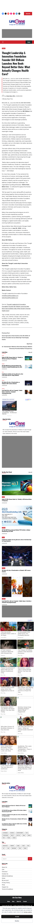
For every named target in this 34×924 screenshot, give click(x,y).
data (20, 316)
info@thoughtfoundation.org (10, 295)
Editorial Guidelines (7, 876)
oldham (22, 322)
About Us (4, 867)
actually (7, 314)
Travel (3, 380)
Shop (3, 884)
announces (12, 314)
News (24, 835)
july (4, 848)
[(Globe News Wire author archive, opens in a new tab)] (3, 97)
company (12, 845)
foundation (5, 318)
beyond (22, 314)
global (18, 845)
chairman (11, 316)
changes (16, 316)
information (5, 320)
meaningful (5, 322)
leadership (20, 320)
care (7, 316)
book (28, 314)
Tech (3, 372)
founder (10, 318)
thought (8, 324)
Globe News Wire (10, 96)
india (28, 845)
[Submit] (30, 858)
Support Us (5, 887)
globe (14, 318)
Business (12, 832)
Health (3, 48)
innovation (11, 320)
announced (5, 845)
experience (25, 316)
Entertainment (20, 832)
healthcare (23, 318)
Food (3, 355)
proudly (26, 322)
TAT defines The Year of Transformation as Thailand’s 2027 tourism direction (11, 382)
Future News (5, 835)
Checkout (4, 871)
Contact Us (5, 874)
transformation (15, 324)
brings (3, 316)
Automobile (5, 832)
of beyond (16, 322)
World (25, 848)
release (4, 324)
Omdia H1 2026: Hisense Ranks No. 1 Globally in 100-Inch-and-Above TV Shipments (12, 358)
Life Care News (17, 897)
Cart (3, 869)
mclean (25, 320)
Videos (3, 388)
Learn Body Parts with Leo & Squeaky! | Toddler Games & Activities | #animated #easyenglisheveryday (12, 392)
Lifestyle (18, 835)
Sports (29, 835)
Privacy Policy (6, 882)
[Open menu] (3, 42)
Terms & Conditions (7, 889)
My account (5, 880)
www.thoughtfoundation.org (10, 297)
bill (25, 314)
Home (3, 878)
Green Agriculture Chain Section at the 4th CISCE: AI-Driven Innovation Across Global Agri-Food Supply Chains (16, 337)
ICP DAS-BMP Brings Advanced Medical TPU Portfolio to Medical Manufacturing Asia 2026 (12, 366)
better (17, 314)
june (16, 320)
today (20, 848)
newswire (10, 322)
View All (30, 352)
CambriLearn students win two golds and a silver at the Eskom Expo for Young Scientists (12, 374)
